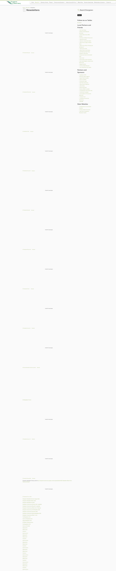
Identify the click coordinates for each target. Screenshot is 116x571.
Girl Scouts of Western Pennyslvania (86, 37)
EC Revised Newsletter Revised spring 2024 (29, 367)
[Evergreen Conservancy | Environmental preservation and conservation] (13, 2)
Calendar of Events (44, 2)
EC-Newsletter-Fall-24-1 (26, 288)
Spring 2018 (25, 527)
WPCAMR (81, 101)
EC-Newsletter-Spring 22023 (27, 478)
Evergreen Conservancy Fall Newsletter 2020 (31, 509)
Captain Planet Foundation (84, 78)
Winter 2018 (25, 529)
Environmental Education (59, 2)
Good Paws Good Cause (84, 82)
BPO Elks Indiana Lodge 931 (85, 76)
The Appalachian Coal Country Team (86, 90)
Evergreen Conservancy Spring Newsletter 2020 (32, 513)
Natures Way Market (83, 87)
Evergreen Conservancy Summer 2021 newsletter (32, 504)
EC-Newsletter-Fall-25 (26, 131)
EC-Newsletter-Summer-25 (27, 170)
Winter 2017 (25, 536)
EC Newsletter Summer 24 (26, 328)
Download (32, 52)
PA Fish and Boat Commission (85, 109)
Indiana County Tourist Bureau (85, 50)
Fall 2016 (24, 538)
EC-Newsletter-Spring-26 (26, 52)
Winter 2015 (25, 551)
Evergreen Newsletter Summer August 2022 (31, 498)
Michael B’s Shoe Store (84, 53)
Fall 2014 (24, 553)
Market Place (80, 2)
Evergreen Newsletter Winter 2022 (29, 500)
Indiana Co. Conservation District (85, 40)
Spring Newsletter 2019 (27, 520)
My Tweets (79, 22)
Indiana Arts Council (83, 39)
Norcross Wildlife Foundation (85, 89)
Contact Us (108, 2)
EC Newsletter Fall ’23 (27, 399)
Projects (51, 2)
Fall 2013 (24, 560)
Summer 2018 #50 (26, 526)
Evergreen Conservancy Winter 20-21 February (32, 508)
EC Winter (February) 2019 (28, 522)
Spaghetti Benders (83, 64)
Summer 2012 (25, 569)
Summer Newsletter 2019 (27, 518)
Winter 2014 (25, 558)
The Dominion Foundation (84, 92)
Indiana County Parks (83, 48)
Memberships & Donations (99, 2)
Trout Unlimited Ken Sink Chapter (85, 67)
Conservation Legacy (83, 81)
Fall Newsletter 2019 (27, 517)
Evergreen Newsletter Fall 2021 (29, 502)
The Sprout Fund (82, 96)
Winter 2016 (25, 544)
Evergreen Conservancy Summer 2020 (30, 511)
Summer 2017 (25, 533)
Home (33, 2)
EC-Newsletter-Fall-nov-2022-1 (27, 496)
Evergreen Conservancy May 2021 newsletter (31, 506)
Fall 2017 (24, 531)
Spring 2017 (25, 535)
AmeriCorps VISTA (83, 74)
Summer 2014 (25, 555)
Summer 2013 (25, 562)
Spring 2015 (25, 549)
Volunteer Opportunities (88, 2)
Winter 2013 (25, 565)
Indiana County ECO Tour (71, 2)
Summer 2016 (25, 540)
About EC (37, 2)
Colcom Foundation (83, 79)
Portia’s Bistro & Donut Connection (86, 59)
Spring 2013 (25, 564)
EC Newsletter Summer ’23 (27, 439)
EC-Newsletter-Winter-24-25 (27, 249)
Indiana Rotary (82, 85)
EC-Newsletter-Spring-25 (26, 210)
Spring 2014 (25, 556)
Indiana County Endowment (84, 84)
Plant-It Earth (82, 58)
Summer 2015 (25, 547)
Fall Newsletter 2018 (27, 524)
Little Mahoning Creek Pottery (85, 51)
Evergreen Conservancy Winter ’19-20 (30, 515)
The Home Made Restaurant (84, 65)
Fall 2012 (24, 567)
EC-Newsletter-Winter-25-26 (27, 92)
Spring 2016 (25, 542)
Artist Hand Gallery (83, 30)
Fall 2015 (24, 545)
